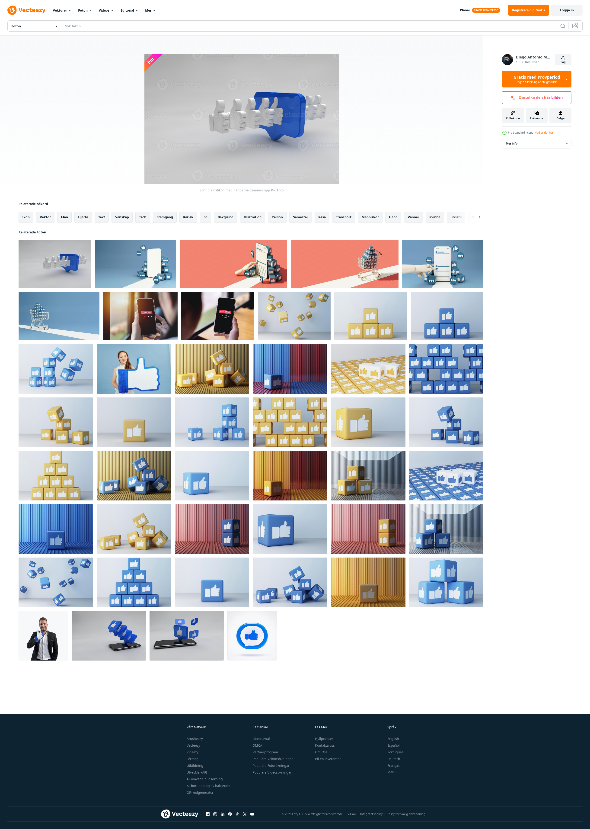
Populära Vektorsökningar (273, 759)
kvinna (434, 217)
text (101, 217)
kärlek (188, 217)
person (277, 217)
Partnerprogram (265, 752)
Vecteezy (193, 745)
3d (205, 217)
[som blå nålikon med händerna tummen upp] (55, 264)
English (393, 738)
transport (343, 217)
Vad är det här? (545, 133)
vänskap (122, 217)
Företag (192, 759)
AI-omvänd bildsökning (205, 779)
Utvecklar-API (197, 772)
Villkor (352, 814)
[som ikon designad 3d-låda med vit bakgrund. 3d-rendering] (294, 316)
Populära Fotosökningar (271, 765)
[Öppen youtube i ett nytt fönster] (252, 814)
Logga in (567, 10)
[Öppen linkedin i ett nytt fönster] (222, 814)
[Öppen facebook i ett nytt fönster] (208, 814)
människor (370, 217)
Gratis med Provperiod (536, 79)
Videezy (192, 752)
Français (393, 765)
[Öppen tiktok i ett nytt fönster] (237, 814)
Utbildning (195, 765)
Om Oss (321, 752)
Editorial (127, 10)
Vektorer (60, 10)
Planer (465, 10)
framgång (164, 217)
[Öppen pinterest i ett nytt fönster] (230, 814)
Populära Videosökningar (272, 772)
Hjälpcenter (324, 738)
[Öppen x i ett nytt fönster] (245, 814)
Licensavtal (261, 738)
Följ (563, 62)
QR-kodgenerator (200, 792)
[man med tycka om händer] (43, 636)
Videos (104, 10)
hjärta (83, 217)
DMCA (257, 745)
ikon (26, 217)
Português (395, 752)
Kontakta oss (325, 745)
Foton (83, 10)
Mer (148, 10)
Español (393, 745)
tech (142, 217)
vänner (413, 217)
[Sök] (563, 26)
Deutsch (393, 759)
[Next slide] (476, 217)
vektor (45, 217)
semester (300, 217)
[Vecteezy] (26, 10)
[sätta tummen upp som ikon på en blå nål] (187, 636)
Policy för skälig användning (406, 814)
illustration (253, 217)
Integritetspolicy (371, 814)
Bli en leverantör (328, 759)
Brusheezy (195, 738)
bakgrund (225, 217)
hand (393, 217)
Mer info (511, 143)
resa (322, 217)
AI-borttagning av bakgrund (208, 786)
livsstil (456, 217)
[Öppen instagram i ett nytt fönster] (215, 814)
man (64, 217)
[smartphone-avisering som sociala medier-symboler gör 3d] (109, 636)
